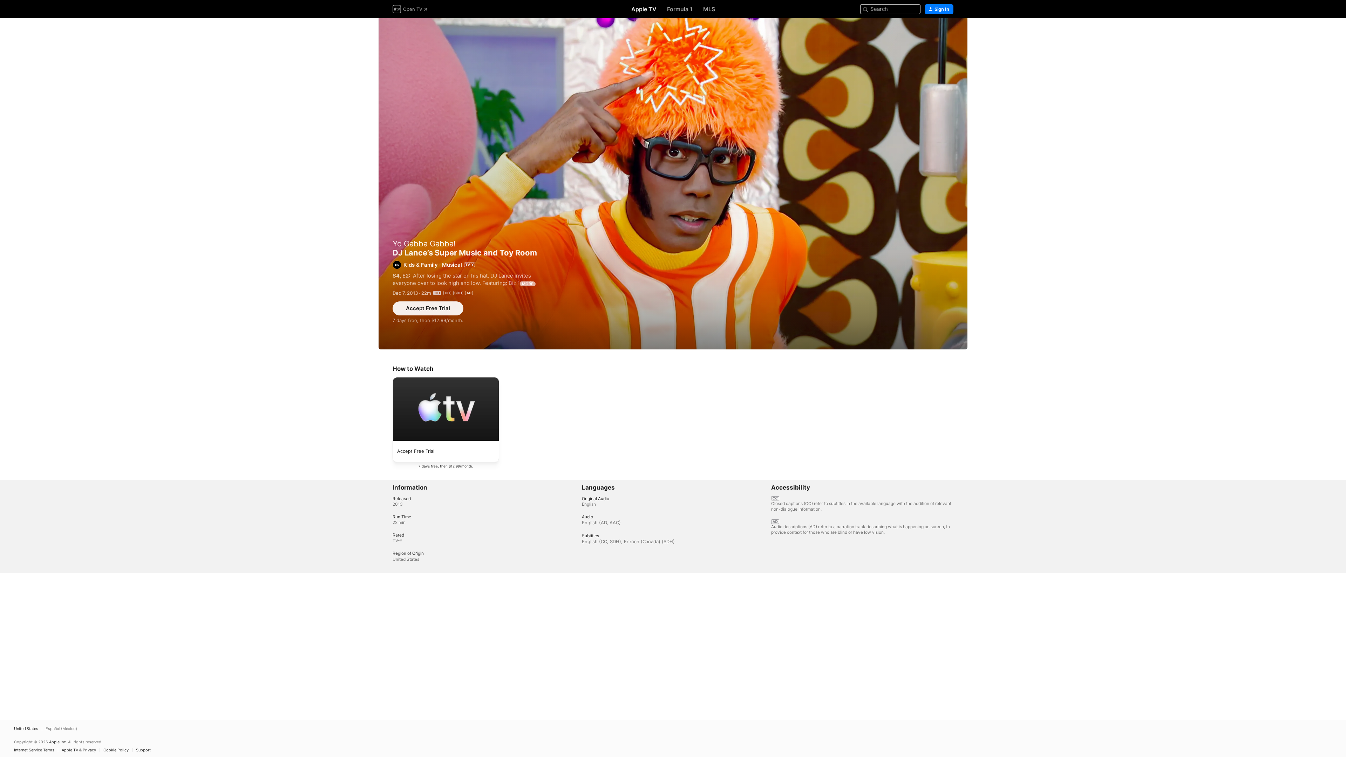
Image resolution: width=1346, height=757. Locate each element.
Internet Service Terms (34, 750)
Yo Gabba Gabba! (424, 243)
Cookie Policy (116, 750)
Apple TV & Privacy (79, 750)
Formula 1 (680, 9)
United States (26, 729)
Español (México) (61, 729)
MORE (527, 283)
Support (143, 750)
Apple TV (644, 9)
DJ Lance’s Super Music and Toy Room (673, 183)
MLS (709, 9)
